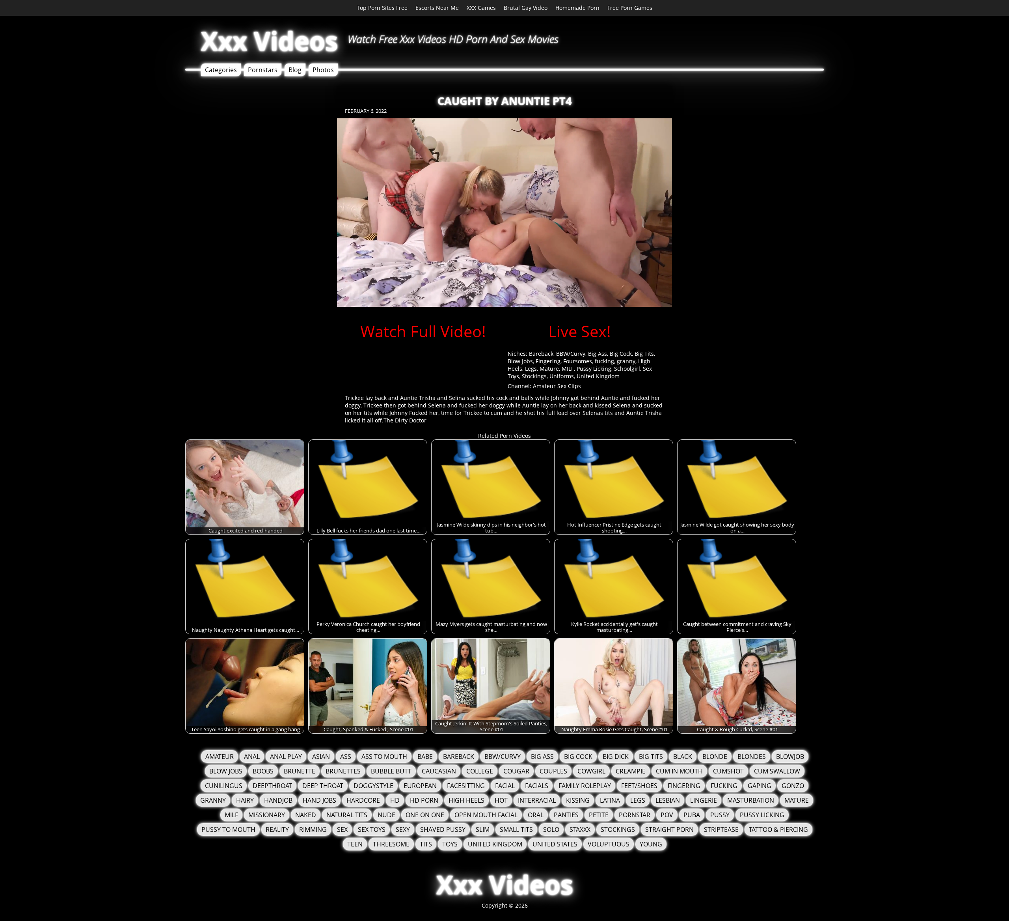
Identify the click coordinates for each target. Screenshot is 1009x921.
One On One (425, 815)
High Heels (466, 800)
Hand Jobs (319, 800)
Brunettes (343, 771)
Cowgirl (591, 771)
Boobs (263, 771)
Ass (345, 756)
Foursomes (577, 361)
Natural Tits (346, 815)
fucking (604, 361)
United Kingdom (598, 376)
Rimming (313, 829)
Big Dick (616, 756)
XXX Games (481, 7)
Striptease (721, 829)
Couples (553, 771)
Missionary (266, 815)
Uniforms (561, 376)
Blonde (714, 756)
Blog (295, 69)
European (420, 785)
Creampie (631, 771)
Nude (386, 815)
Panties (566, 815)
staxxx (580, 829)
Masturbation (750, 800)
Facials (536, 785)
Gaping (759, 785)
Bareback (541, 353)
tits (426, 844)
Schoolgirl (627, 368)
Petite (599, 815)
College (479, 771)
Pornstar (634, 815)
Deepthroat (272, 785)
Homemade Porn (577, 7)
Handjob (278, 800)
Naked (305, 815)
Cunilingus (223, 785)
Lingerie (703, 800)
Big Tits (644, 353)
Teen (355, 844)
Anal (252, 756)
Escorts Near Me (437, 7)
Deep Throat (322, 785)
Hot (501, 800)
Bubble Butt (391, 771)
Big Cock (621, 353)
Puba (691, 815)
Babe (425, 756)
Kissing (578, 800)
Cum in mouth (679, 771)
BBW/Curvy (570, 353)
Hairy (245, 800)
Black (682, 756)
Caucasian (439, 771)
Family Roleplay (584, 785)
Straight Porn (669, 829)
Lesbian (667, 800)
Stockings (534, 376)
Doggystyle (373, 785)
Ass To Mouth (384, 756)
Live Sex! (579, 331)
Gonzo (793, 785)
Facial (505, 785)
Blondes (751, 756)
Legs (531, 368)
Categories (221, 69)
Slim (483, 829)
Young (651, 844)
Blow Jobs (520, 361)
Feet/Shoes (639, 785)
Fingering (548, 361)
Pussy (720, 815)
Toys (450, 844)
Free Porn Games (629, 7)
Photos (323, 69)
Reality (277, 829)
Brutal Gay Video (525, 7)
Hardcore (363, 800)
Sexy (403, 829)
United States (554, 844)
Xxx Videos (269, 41)
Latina (610, 800)
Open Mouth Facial (486, 815)
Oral (536, 815)
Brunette (299, 771)
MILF (568, 368)
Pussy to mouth (228, 829)
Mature (549, 368)
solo (551, 829)
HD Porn (424, 800)
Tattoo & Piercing (778, 829)
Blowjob (790, 756)
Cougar (516, 771)
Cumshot (728, 771)
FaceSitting (466, 785)
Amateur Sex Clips (557, 386)
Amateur (219, 756)
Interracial (537, 800)
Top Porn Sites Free (382, 7)
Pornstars (262, 69)
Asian (321, 756)
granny (626, 361)
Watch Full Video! (423, 331)
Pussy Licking (594, 368)
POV (667, 815)
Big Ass (597, 353)
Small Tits (516, 829)
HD (395, 800)
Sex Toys (371, 829)
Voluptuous (608, 844)
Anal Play (286, 756)
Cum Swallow (777, 771)
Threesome (391, 844)
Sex (342, 829)
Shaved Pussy (442, 829)
